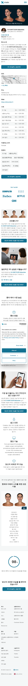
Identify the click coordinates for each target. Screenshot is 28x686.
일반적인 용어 (4, 650)
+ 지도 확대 (4, 85)
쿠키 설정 (3, 664)
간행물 (3, 619)
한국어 (16, 669)
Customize (13, 355)
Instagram (17, 650)
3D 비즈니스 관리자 (19, 612)
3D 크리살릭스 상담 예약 (14, 67)
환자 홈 (3, 633)
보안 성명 (3, 657)
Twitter (16, 653)
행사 (2, 622)
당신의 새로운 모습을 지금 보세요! (14, 240)
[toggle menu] (25, 2)
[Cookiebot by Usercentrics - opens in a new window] (19, 324)
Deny (14, 360)
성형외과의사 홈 (18, 608)
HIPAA (2, 660)
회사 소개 (3, 608)
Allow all (14, 350)
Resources (4, 625)
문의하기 (16, 633)
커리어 (3, 612)
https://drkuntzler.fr (7, 102)
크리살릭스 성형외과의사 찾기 (7, 638)
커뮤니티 (3, 642)
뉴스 (2, 615)
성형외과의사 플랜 (18, 615)
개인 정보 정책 (4, 653)
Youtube (16, 657)
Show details (19, 345)
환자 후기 (16, 619)
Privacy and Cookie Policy (11, 337)
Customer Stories (19, 622)
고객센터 (16, 637)
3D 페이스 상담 (8, 280)
